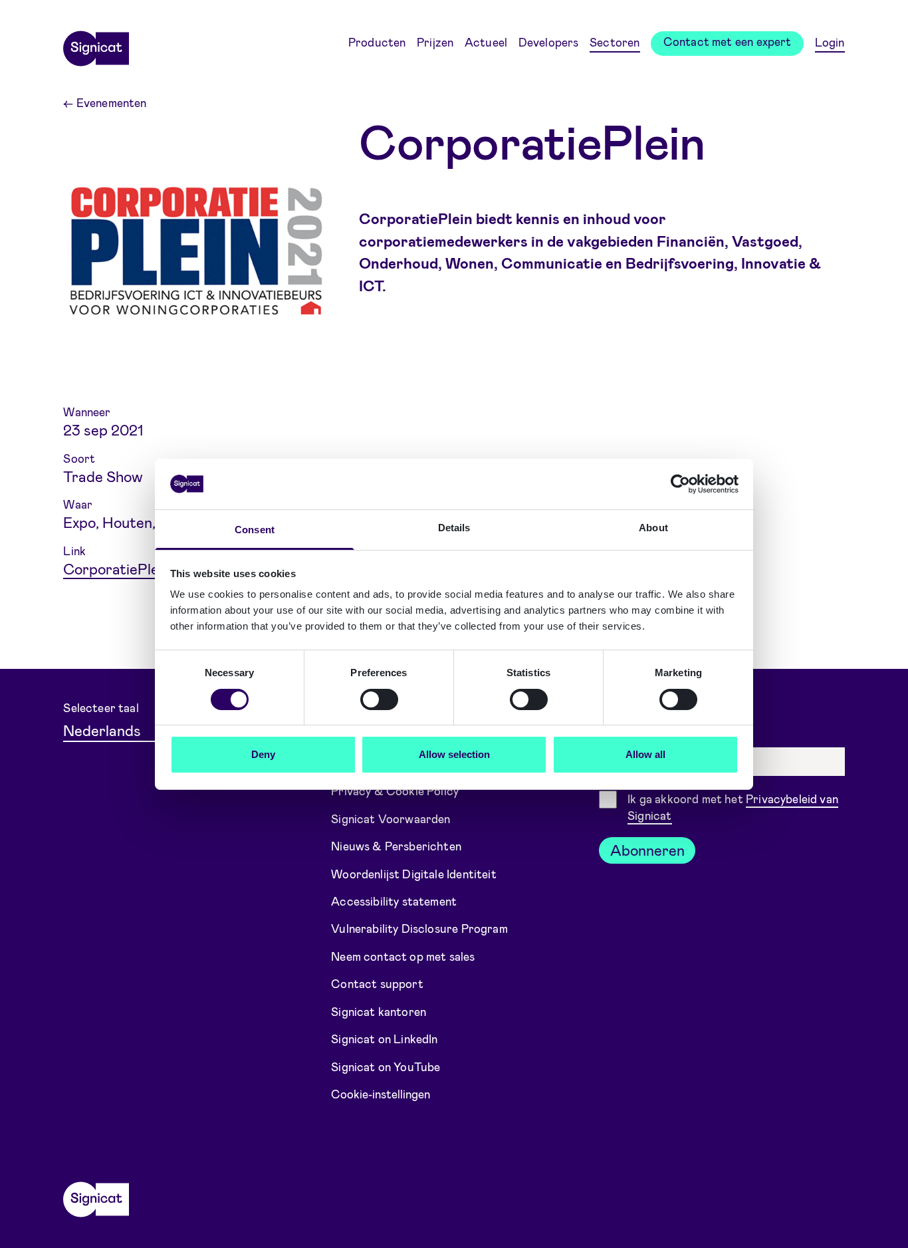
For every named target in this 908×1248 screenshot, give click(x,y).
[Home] (95, 44)
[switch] (379, 699)
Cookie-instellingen (380, 1093)
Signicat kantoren (378, 1011)
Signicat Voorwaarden (391, 817)
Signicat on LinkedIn (384, 1038)
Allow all (645, 754)
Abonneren (647, 849)
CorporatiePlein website (145, 568)
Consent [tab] (255, 529)
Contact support (377, 983)
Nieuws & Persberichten (396, 845)
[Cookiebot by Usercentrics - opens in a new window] (680, 484)
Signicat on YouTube (385, 1066)
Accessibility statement (394, 901)
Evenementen (104, 102)
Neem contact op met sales (403, 956)
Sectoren (614, 42)
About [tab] (653, 527)
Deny (263, 754)
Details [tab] (454, 527)
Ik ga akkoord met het (732, 807)
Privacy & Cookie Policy (395, 790)
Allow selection (454, 754)
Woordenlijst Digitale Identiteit (414, 873)
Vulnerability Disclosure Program (419, 928)
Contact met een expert (727, 41)
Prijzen (435, 42)
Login (830, 42)
